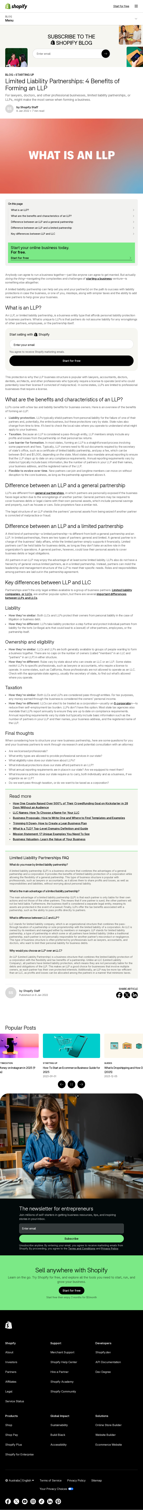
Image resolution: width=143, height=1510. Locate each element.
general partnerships (49, 493)
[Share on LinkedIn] (134, 995)
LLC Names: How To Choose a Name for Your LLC (46, 812)
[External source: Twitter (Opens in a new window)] (16, 1501)
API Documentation (108, 1362)
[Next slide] (81, 1084)
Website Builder (105, 1435)
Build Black (57, 1435)
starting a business (99, 278)
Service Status (14, 1401)
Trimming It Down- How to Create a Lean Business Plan (50, 823)
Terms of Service (51, 1480)
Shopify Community (63, 1391)
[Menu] (136, 6)
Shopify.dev (103, 1352)
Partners (10, 1372)
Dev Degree (103, 1372)
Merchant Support (62, 1352)
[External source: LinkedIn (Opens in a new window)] (50, 1501)
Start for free (121, 6)
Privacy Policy (109, 1248)
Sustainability (59, 1425)
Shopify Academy (62, 1381)
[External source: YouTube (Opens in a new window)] (25, 1501)
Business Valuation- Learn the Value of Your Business (49, 839)
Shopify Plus (13, 1444)
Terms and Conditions (81, 1248)
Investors (11, 1362)
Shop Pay (11, 1435)
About (9, 1352)
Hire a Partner (59, 1372)
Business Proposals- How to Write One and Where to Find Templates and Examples (69, 818)
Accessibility (58, 1444)
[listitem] (71, 1056)
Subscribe (71, 1238)
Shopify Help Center (63, 1362)
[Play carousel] (71, 1084)
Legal (8, 1391)
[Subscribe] (105, 53)
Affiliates (10, 1381)
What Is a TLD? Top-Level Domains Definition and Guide (50, 828)
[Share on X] (127, 995)
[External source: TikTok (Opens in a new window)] (41, 1501)
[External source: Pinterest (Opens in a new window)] (58, 1501)
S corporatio (122, 703)
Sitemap (96, 1480)
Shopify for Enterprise (19, 1454)
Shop (8, 1425)
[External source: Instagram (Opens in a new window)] (33, 1501)
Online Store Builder (108, 1425)
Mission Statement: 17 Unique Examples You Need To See (51, 834)
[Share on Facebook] (119, 995)
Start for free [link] (72, 361)
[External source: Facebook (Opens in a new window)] (8, 1501)
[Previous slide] (62, 1084)
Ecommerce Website (108, 1444)
